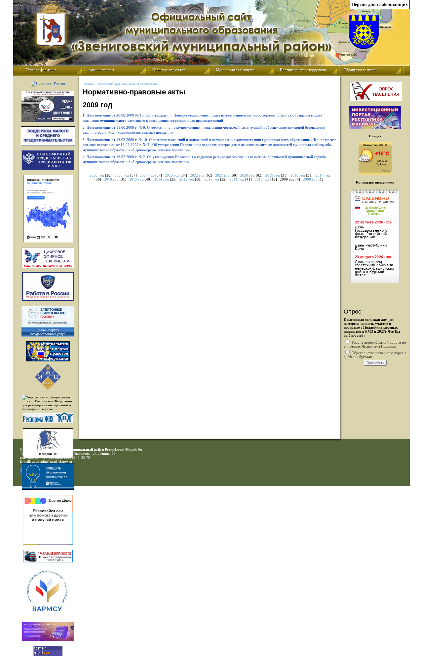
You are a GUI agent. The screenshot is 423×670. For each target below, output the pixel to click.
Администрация (101, 70)
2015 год (136, 179)
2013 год (186, 179)
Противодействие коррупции (303, 70)
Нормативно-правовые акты (115, 84)
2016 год (111, 179)
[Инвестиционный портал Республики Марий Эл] (375, 128)
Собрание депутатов (168, 70)
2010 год (262, 179)
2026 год (97, 175)
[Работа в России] (48, 286)
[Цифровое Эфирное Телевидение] (48, 258)
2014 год (161, 179)
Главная (88, 84)
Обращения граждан (360, 70)
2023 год (172, 175)
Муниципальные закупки (235, 70)
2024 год (147, 175)
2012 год (212, 179)
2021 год (222, 175)
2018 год (297, 175)
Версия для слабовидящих (380, 4)
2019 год (272, 175)
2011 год (237, 179)
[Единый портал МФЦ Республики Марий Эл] (48, 389)
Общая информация (40, 70)
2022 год (197, 175)
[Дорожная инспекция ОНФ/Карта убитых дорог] (48, 106)
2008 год (310, 179)
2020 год (247, 175)
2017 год (323, 175)
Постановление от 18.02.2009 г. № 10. (209, 145)
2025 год (122, 175)
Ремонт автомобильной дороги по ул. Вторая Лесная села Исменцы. (375, 344)
